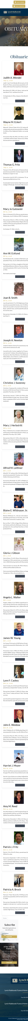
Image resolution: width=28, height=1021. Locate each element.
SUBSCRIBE (9, 936)
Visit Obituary (20, 101)
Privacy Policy (20, 1019)
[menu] (26, 5)
